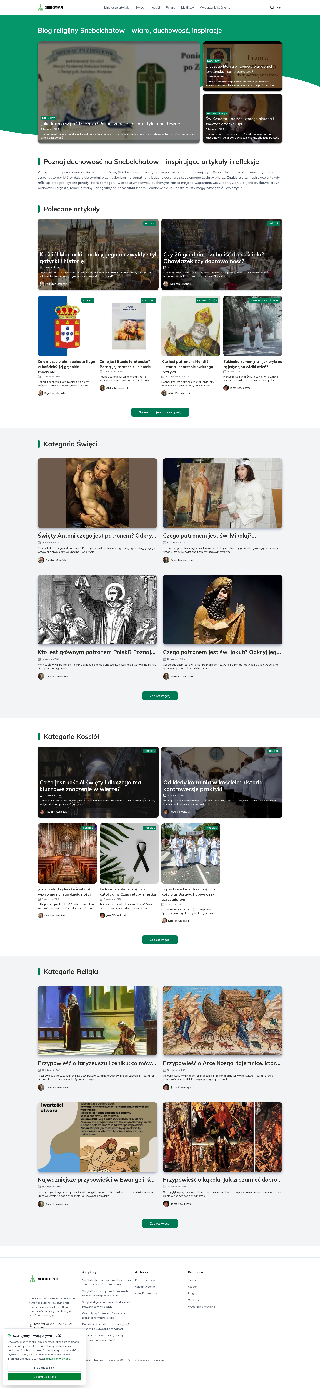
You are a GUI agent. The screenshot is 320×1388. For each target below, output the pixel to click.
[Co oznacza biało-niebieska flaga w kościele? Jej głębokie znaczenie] (67, 326)
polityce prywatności (58, 1358)
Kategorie (196, 1272)
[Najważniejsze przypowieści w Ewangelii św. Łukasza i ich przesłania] (97, 1137)
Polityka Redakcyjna (138, 1359)
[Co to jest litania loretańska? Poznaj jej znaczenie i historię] (129, 326)
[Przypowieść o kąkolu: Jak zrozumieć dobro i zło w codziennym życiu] (222, 1137)
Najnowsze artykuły (116, 7)
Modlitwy (187, 7)
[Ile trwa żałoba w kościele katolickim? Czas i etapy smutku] (129, 853)
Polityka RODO (115, 1359)
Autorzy (141, 1272)
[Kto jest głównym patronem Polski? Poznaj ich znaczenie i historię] (97, 609)
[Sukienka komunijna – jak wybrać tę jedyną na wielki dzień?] (252, 326)
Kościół (155, 7)
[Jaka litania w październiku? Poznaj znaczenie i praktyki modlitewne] (119, 92)
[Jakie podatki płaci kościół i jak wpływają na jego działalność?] (67, 853)
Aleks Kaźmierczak (182, 560)
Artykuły (89, 1272)
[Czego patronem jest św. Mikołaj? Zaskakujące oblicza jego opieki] (222, 493)
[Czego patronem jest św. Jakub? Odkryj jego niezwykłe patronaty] (222, 609)
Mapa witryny (161, 1359)
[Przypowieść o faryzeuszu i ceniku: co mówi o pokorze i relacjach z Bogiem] (97, 1020)
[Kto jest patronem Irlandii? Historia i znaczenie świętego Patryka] (190, 326)
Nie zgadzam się (44, 1367)
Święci (139, 7)
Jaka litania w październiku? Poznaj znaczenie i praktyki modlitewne (110, 123)
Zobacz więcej (160, 696)
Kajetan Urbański (57, 284)
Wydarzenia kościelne (215, 7)
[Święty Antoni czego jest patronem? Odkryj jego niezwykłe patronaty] (97, 493)
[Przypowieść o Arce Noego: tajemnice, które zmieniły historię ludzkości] (222, 1020)
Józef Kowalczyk (57, 811)
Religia (170, 7)
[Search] (272, 7)
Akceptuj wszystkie (44, 1376)
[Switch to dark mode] (279, 7)
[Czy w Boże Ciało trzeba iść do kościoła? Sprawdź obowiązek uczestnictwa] (190, 853)
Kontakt (98, 1359)
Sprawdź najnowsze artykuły (160, 412)
